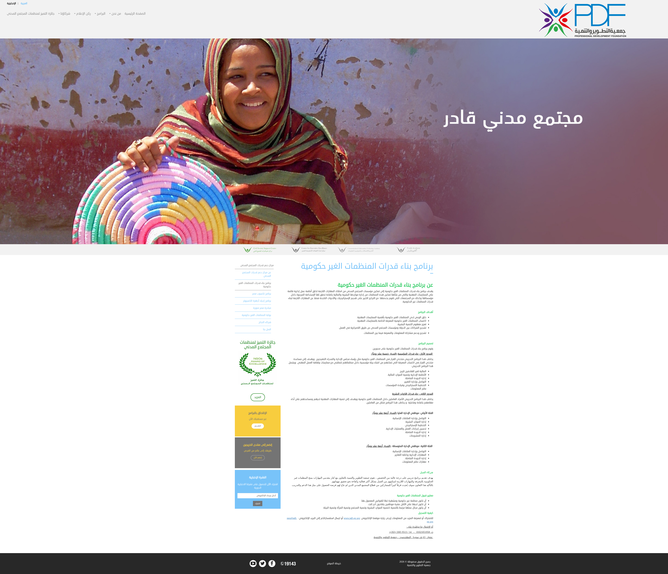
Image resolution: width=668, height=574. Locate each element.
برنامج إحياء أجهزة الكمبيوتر (257, 300)
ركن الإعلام (83, 14)
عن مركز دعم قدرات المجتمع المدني (256, 274)
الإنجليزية (11, 3)
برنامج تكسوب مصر (261, 293)
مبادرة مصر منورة (262, 308)
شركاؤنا (65, 14)
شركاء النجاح (265, 322)
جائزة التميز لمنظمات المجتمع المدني (30, 14)
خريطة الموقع (334, 563)
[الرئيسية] (582, 20)
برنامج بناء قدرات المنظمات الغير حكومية (254, 284)
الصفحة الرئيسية (135, 14)
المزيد (257, 397)
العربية (24, 3)
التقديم (258, 425)
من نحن (116, 14)
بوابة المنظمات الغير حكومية (256, 315)
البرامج (100, 14)
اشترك (257, 503)
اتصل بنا (267, 329)
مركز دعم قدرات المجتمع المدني (257, 265)
